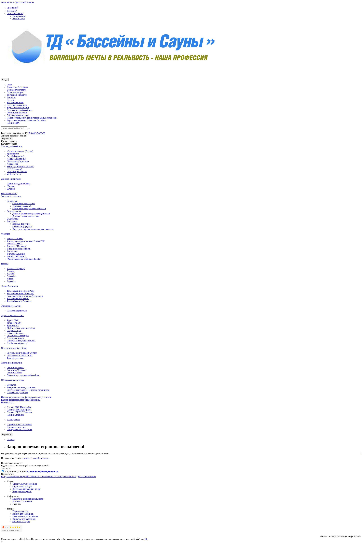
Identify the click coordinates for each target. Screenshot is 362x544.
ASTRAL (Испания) (16, 159)
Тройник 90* (13, 325)
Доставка (19, 2)
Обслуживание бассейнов (19, 429)
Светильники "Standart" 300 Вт (22, 353)
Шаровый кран (14, 330)
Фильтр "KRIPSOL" (16, 256)
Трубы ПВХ (13, 320)
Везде (9, 84)
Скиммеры (12, 201)
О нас (4, 2)
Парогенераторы (15, 92)
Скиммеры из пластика (23, 203)
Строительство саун (16, 427)
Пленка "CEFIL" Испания (19, 412)
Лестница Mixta (14, 372)
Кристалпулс (13, 153)
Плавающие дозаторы (17, 392)
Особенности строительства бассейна (44, 476)
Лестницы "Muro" (15, 367)
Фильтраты (12, 251)
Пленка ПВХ (13, 123)
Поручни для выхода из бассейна (23, 375)
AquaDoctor (12, 164)
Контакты (29, 2)
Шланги (11, 189)
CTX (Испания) (14, 169)
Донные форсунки (21, 224)
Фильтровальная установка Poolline (24, 259)
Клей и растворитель (17, 343)
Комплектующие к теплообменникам (25, 296)
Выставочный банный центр (26, 489)
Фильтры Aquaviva (16, 254)
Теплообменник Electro (18, 298)
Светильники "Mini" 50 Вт (20, 355)
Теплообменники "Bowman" (20, 293)
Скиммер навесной (21, 206)
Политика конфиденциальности (27, 499)
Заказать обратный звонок (13, 136)
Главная (10, 439)
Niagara (10, 273)
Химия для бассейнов (17, 87)
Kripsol (10, 279)
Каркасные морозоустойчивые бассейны (26, 120)
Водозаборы (13, 219)
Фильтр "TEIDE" (15, 238)
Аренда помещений (22, 491)
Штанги (11, 186)
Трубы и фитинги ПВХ (18, 107)
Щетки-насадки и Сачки (18, 183)
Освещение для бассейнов (19, 110)
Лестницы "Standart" (17, 370)
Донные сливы (14, 211)
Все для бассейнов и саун (13, 476)
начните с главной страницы (35, 458)
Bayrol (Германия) (15, 156)
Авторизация (18, 16)
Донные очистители (16, 90)
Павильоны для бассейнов (25, 516)
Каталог (9, 144)
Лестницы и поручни (17, 112)
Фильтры (11, 97)
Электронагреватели (17, 105)
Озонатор (11, 385)
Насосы (10, 100)
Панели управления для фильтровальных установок (32, 118)
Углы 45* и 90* (14, 323)
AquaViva (11, 276)
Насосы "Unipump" (16, 268)
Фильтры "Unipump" (17, 246)
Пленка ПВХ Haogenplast (19, 407)
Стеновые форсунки (22, 226)
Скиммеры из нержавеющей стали (29, 208)
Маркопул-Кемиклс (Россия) (20, 166)
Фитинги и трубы (21, 521)
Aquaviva (11, 281)
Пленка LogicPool (15, 415)
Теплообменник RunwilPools (20, 291)
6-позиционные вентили (19, 249)
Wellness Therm (14, 174)
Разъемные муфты (15, 338)
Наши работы (13, 419)
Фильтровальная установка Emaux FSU (26, 241)
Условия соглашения (22, 501)
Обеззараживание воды (18, 115)
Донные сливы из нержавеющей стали (31, 213)
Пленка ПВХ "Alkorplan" (19, 409)
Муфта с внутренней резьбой (21, 328)
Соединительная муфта (18, 335)
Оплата (10, 2)
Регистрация (18, 18)
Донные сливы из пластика (25, 216)
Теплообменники (15, 102)
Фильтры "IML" (14, 243)
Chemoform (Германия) (18, 161)
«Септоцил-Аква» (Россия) (20, 151)
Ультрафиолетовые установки (21, 387)
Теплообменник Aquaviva (19, 301)
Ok (146, 539)
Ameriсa (10, 271)
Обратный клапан (15, 333)
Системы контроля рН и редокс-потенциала (28, 390)
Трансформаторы (15, 358)
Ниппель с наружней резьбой (21, 340)
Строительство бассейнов (19, 424)
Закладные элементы (17, 95)
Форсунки (12, 221)
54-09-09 (36, 133)
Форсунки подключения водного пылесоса (33, 229)
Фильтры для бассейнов (23, 519)
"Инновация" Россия (17, 171)
